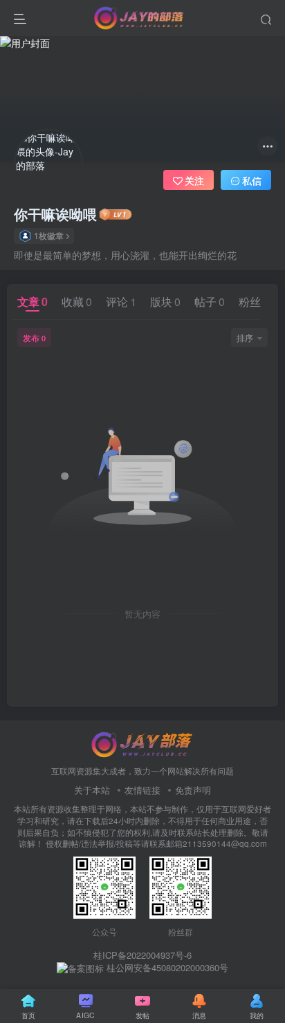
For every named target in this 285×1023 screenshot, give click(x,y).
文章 (32, 301)
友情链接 (142, 789)
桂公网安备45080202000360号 (166, 968)
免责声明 (193, 789)
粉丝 (254, 301)
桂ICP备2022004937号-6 (142, 955)
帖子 (209, 301)
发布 (34, 337)
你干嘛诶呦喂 (55, 214)
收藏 (77, 301)
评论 (121, 301)
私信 (251, 180)
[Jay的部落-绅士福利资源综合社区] (142, 742)
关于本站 (92, 789)
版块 (165, 301)
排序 (245, 337)
